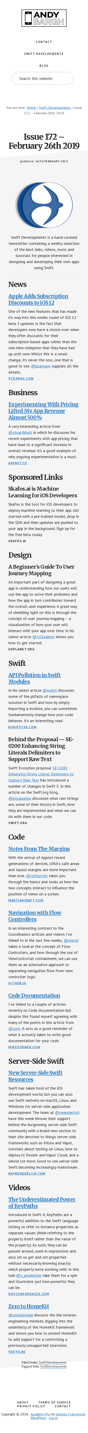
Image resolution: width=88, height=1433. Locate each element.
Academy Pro (40, 1414)
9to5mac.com (21, 378)
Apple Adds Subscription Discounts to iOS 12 (38, 299)
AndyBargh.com (44, 18)
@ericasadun (19, 798)
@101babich (43, 636)
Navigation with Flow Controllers (34, 916)
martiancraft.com (25, 900)
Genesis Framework (70, 1414)
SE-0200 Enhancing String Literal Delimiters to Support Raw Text (41, 774)
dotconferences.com (28, 1294)
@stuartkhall (20, 432)
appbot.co (17, 463)
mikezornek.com (24, 1047)
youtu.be (16, 1352)
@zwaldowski (20, 1315)
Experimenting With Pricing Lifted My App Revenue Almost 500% (43, 411)
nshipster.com (22, 727)
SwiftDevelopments (53, 1366)
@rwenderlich (67, 1112)
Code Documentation (34, 995)
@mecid (71, 940)
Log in (53, 1417)
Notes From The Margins (39, 849)
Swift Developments (53, 1362)
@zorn (14, 1028)
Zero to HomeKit (28, 1306)
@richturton (37, 875)
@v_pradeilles (28, 1275)
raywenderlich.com (27, 1174)
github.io (17, 983)
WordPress (38, 1417)
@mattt (49, 690)
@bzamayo (41, 366)
